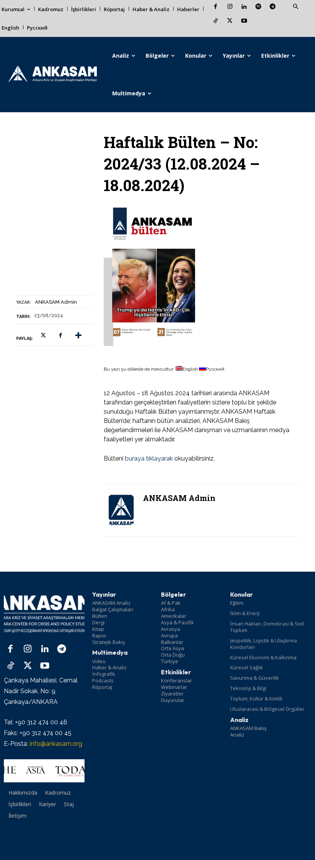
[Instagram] (230, 7)
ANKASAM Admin (56, 302)
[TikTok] (216, 21)
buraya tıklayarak (149, 458)
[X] (230, 21)
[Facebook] (216, 7)
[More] (78, 335)
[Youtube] (244, 21)
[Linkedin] (244, 7)
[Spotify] (258, 7)
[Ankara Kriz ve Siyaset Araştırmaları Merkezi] (52, 74)
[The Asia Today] (44, 770)
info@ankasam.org (56, 743)
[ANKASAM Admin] (121, 510)
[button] (295, 7)
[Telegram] (272, 7)
